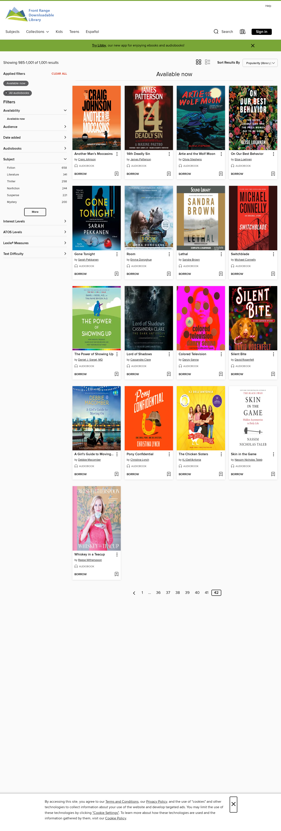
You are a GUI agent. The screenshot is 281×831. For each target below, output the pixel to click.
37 (168, 592)
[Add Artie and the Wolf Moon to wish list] (220, 174)
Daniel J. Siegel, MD (90, 360)
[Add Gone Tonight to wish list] (116, 274)
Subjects (12, 31)
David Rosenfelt (244, 360)
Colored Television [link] (192, 354)
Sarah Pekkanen (88, 259)
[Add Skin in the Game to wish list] (273, 474)
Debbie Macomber (89, 460)
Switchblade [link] (240, 254)
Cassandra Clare (140, 360)
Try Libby (99, 45)
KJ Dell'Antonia (191, 460)
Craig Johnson (87, 159)
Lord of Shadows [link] (139, 354)
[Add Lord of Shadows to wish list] (168, 374)
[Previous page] (134, 592)
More (35, 212)
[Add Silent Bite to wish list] (273, 374)
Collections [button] (36, 31)
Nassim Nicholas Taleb (248, 460)
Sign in (261, 31)
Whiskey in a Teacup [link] (89, 555)
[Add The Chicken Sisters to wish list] (220, 474)
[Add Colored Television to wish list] (220, 374)
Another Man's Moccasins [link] (93, 154)
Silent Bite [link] (238, 354)
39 (187, 592)
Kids (59, 31)
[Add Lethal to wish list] (220, 274)
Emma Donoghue (141, 259)
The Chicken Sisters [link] (193, 454)
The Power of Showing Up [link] (93, 354)
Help (268, 6)
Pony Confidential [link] (140, 454)
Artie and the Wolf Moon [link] (197, 154)
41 (206, 592)
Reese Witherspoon (90, 560)
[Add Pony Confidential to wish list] (168, 474)
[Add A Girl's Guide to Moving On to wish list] (116, 474)
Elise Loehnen (243, 159)
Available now (16, 119)
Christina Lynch (139, 460)
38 (177, 592)
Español (92, 31)
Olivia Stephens (192, 159)
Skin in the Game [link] (243, 454)
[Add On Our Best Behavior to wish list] (273, 174)
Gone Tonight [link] (84, 254)
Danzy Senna (190, 360)
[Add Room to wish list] (168, 274)
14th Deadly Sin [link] (138, 154)
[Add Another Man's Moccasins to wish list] (116, 174)
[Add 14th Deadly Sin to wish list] (168, 174)
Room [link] (131, 254)
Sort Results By (228, 63)
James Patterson (140, 159)
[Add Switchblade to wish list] (273, 274)
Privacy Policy (156, 801)
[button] (222, 32)
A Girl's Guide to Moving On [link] (94, 454)
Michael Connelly (245, 259)
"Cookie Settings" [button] (105, 813)
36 (158, 592)
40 (197, 592)
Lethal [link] (183, 254)
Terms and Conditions (122, 801)
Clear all (59, 74)
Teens (74, 31)
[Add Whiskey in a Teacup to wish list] (116, 574)
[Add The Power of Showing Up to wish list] (116, 374)
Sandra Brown (191, 259)
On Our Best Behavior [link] (247, 154)
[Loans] (242, 32)
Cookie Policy (115, 818)
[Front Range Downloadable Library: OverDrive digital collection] (30, 15)
